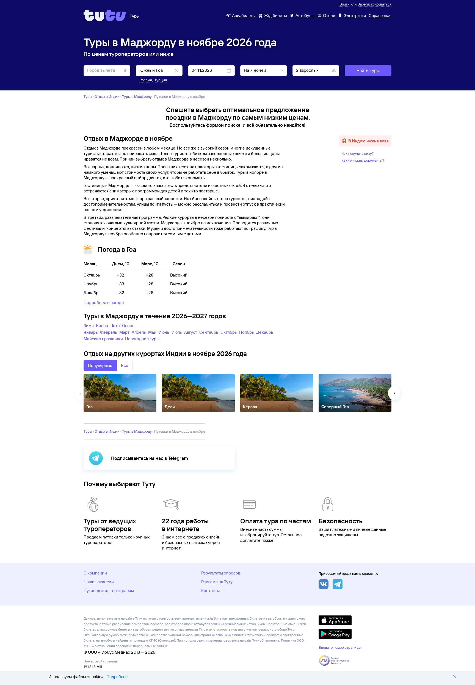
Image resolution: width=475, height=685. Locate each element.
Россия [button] (145, 80)
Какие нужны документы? (362, 160)
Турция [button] (160, 80)
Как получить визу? (357, 153)
